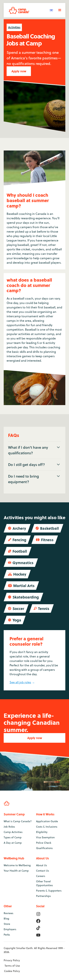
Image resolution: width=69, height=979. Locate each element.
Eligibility (41, 832)
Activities (14, 27)
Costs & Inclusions (46, 826)
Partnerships (43, 896)
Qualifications (44, 848)
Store (7, 924)
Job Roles (9, 826)
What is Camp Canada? (18, 821)
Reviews (8, 913)
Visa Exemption (45, 837)
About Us (41, 865)
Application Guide (47, 821)
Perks (7, 934)
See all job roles (20, 682)
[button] (51, 10)
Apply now (18, 71)
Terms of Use (12, 966)
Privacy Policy (12, 960)
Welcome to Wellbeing (17, 865)
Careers (40, 876)
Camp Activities (13, 832)
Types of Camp (13, 837)
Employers (10, 929)
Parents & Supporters (48, 890)
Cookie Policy (12, 971)
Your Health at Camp (16, 871)
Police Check (43, 843)
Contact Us (42, 871)
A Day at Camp (13, 843)
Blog (6, 918)
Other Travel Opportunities (44, 883)
